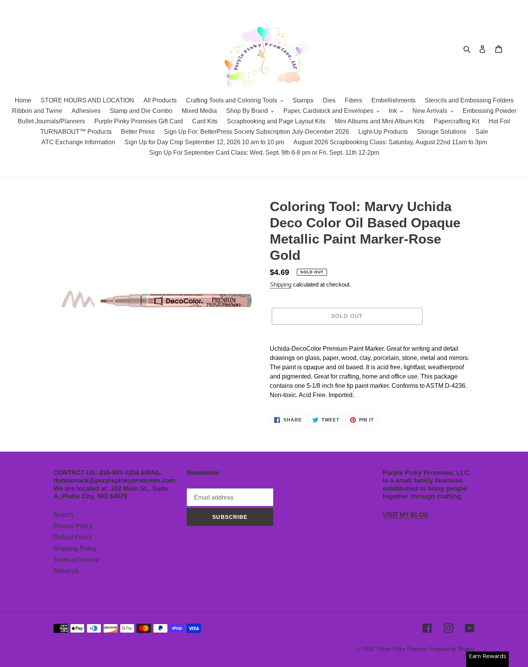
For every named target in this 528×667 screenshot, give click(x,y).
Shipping (280, 284)
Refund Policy (72, 537)
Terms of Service (76, 559)
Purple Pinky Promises (403, 649)
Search (63, 515)
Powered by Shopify (452, 649)
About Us (66, 571)
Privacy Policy (72, 526)
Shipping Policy (75, 548)
